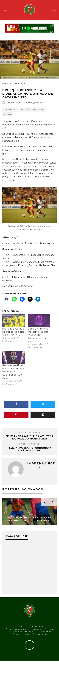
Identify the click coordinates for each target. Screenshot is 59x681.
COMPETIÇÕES (10, 109)
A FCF (22, 627)
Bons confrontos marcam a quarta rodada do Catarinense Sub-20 (38, 334)
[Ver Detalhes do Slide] (29, 28)
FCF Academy (17, 629)
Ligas (51, 629)
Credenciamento (22, 632)
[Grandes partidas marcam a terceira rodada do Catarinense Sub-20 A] (13, 357)
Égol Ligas (23, 634)
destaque (24, 109)
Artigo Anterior (29, 432)
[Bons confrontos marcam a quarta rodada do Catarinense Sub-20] (39, 320)
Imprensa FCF (14, 103)
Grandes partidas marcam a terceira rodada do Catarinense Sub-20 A (13, 371)
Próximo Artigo (29, 444)
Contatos (42, 634)
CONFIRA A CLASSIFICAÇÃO (19, 286)
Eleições (38, 627)
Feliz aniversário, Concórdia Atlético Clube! (30, 449)
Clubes (36, 629)
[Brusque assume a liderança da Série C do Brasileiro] (13, 320)
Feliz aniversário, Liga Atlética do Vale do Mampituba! (29, 437)
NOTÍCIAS (8, 114)
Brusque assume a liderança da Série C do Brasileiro (13, 331)
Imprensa (45, 632)
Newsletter (39, 109)
